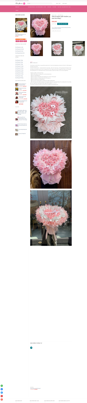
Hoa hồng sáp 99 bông (19, 77)
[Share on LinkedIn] (60, 31)
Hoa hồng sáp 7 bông (19, 64)
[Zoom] (32, 39)
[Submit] (51, 3)
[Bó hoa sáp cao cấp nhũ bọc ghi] (50, 368)
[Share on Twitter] (54, 31)
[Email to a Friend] (56, 31)
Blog (65, 0)
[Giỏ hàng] (71, 3)
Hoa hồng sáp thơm (54, 28)
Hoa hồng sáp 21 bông (60, 27)
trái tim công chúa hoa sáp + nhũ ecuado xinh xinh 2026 (20, 35)
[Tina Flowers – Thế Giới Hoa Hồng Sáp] (20, 3)
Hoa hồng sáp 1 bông (19, 60)
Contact (68, 0)
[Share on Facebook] (52, 31)
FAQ (71, 0)
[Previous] (31, 59)
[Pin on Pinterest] (58, 31)
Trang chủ (54, 15)
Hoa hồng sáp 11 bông (19, 66)
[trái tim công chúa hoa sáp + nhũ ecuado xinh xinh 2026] (21, 25)
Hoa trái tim (60, 15)
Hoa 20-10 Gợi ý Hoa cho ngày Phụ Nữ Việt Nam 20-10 (22, 125)
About (63, 0)
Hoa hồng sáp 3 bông (19, 62)
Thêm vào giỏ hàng (62, 23)
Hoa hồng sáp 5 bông (19, 75)
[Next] (34, 38)
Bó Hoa (56, 27)
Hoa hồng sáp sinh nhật (19, 49)
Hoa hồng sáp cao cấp (19, 47)
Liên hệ (17, 10)
